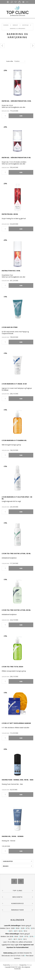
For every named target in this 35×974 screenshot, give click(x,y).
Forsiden (5, 25)
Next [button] (32, 45)
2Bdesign (29, 965)
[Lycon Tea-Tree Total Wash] (17, 648)
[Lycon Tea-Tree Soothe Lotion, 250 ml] (17, 591)
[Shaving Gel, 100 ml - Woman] (17, 817)
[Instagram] (21, 881)
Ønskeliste (16, 2)
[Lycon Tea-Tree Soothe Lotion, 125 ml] (17, 535)
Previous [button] (2, 45)
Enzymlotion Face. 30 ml (11, 271)
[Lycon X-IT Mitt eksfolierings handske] (17, 704)
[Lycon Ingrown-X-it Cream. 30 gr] (17, 365)
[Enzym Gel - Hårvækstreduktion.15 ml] (17, 139)
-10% (5, 297)
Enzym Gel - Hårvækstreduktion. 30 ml (16, 101)
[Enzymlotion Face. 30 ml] (17, 252)
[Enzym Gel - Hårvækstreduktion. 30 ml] (17, 82)
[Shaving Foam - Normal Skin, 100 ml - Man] (17, 761)
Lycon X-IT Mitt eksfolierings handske (16, 723)
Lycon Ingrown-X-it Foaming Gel (14, 440)
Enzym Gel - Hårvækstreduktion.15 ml (16, 157)
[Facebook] (14, 881)
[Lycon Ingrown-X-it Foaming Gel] (17, 421)
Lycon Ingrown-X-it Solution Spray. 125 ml (17, 498)
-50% (5, 749)
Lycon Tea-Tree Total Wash (12, 667)
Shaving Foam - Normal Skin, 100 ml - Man (17, 780)
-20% (5, 70)
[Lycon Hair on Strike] (17, 308)
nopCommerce (14, 965)
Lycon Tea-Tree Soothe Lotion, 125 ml (16, 553)
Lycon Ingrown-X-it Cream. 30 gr (14, 384)
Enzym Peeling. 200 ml (10, 214)
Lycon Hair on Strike (10, 327)
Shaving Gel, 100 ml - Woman (12, 836)
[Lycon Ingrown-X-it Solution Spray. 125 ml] (17, 478)
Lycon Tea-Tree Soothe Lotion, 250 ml (16, 610)
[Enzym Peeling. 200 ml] (17, 195)
